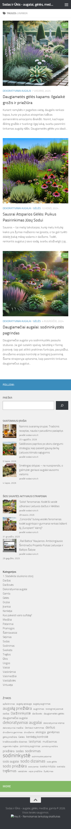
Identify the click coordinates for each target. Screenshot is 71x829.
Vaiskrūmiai (9, 671)
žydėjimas (48, 771)
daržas (6, 713)
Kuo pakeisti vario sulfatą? (17, 615)
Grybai (6, 602)
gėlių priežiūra (10, 737)
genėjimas (53, 732)
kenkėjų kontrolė (37, 737)
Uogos (6, 663)
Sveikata (7, 650)
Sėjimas (7, 637)
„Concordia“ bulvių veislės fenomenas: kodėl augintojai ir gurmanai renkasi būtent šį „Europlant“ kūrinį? (43, 524)
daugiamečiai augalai (15, 718)
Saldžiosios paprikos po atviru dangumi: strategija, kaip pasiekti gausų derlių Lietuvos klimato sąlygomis (41, 448)
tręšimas (9, 771)
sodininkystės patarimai (41, 756)
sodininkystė (16, 755)
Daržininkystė (21, 713)
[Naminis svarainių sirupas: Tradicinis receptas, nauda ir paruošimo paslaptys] (9, 431)
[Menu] (66, 4)
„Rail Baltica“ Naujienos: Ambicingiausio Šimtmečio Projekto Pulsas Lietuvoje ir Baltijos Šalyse (41, 545)
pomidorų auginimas (30, 746)
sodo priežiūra (15, 766)
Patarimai (8, 624)
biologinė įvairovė (54, 709)
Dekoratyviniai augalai (17, 90)
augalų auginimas (41, 703)
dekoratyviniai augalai (22, 722)
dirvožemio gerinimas (13, 732)
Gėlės (37, 208)
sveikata (61, 766)
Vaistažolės (9, 680)
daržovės (37, 713)
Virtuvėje (8, 685)
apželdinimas (9, 704)
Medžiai (7, 619)
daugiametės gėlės (54, 713)
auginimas (38, 708)
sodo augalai (11, 761)
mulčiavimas (50, 741)
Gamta (6, 593)
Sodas (6, 641)
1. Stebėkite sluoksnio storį (18, 576)
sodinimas (33, 751)
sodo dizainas (32, 761)
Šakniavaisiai (10, 632)
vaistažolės (22, 771)
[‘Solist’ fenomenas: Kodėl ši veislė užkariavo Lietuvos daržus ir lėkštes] (9, 507)
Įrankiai (7, 606)
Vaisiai (6, 667)
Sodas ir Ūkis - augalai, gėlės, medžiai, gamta (28, 4)
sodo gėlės (52, 761)
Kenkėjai (7, 611)
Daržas (7, 580)
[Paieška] (62, 405)
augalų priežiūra (17, 708)
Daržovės (8, 584)
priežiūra (8, 751)
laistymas (35, 741)
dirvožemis (29, 732)
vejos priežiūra (35, 771)
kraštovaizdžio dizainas (15, 741)
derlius (50, 727)
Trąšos (7, 654)
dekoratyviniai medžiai (13, 728)
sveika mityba (47, 766)
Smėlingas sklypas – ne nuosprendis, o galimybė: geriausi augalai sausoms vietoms (41, 470)
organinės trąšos (10, 746)
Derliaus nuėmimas (34, 727)
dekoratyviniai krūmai (53, 723)
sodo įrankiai (33, 766)
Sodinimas (9, 645)
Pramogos (9, 628)
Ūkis (5, 658)
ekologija (41, 732)
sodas (20, 751)
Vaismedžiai (10, 676)
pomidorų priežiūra (50, 746)
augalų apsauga (24, 703)
